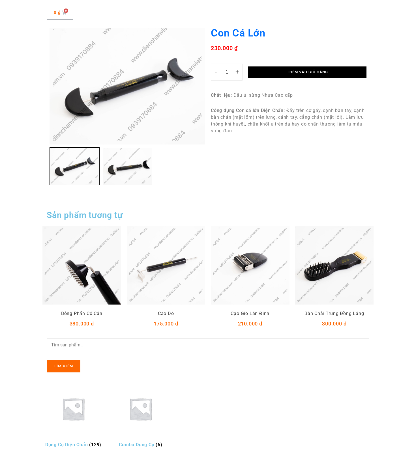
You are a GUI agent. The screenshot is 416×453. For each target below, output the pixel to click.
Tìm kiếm (63, 366)
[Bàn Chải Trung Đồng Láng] (334, 265)
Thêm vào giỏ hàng (307, 72)
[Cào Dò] (166, 265)
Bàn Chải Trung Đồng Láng (334, 313)
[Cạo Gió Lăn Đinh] (250, 265)
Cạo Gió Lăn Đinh (250, 313)
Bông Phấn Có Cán (81, 313)
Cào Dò (166, 313)
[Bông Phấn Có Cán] (81, 265)
